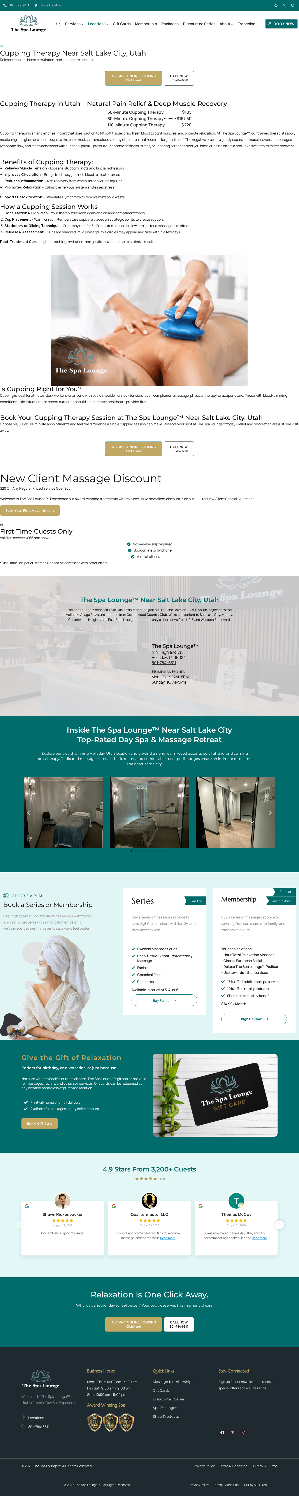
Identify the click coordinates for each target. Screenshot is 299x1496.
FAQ (198, 498)
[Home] (28, 24)
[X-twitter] (284, 5)
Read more (167, 1238)
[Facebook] (276, 5)
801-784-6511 (164, 662)
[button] (28, 812)
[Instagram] (293, 5)
